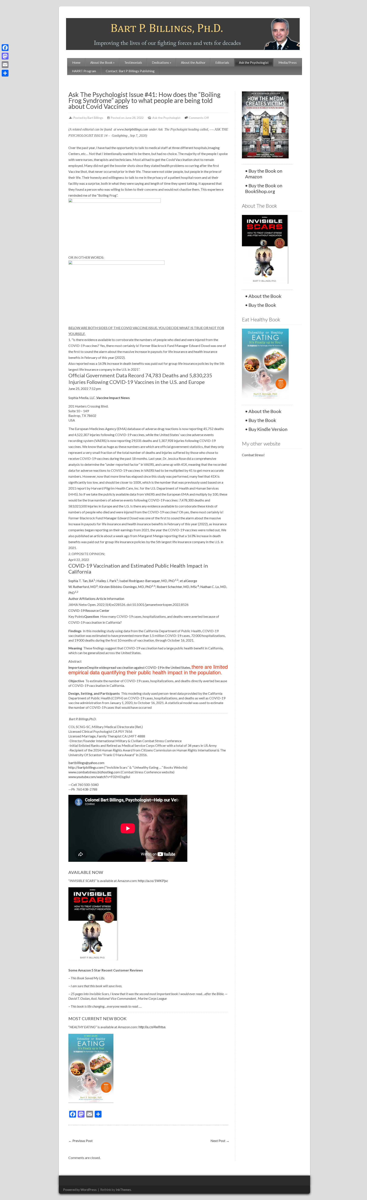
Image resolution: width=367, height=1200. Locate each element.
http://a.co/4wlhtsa (151, 1027)
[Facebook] (5, 47)
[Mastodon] (5, 56)
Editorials (222, 62)
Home (76, 62)
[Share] (5, 73)
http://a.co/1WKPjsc (153, 881)
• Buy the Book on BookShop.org (263, 188)
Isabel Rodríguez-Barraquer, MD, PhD (148, 581)
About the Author (193, 62)
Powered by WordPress (80, 1189)
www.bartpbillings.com (132, 129)
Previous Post (80, 1141)
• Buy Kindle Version (266, 429)
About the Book (102, 62)
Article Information (110, 598)
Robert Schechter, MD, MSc (178, 587)
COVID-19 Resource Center (88, 610)
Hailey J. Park (107, 581)
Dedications (161, 62)
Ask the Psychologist (254, 62)
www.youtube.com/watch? (87, 777)
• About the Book (263, 296)
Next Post (219, 1141)
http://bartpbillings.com (86, 767)
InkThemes (123, 1189)
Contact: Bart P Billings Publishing (130, 71)
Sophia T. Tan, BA (81, 581)
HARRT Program (84, 71)
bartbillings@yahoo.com (86, 763)
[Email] (5, 64)
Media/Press (287, 62)
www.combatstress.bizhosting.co (92, 772)
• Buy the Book (260, 305)
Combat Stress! (253, 455)
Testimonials (133, 62)
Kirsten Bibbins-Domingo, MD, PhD (127, 587)
